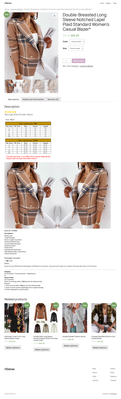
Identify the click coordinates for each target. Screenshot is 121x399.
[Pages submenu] (111, 3)
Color (65, 41)
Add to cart (78, 61)
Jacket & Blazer (17, 9)
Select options (13, 347)
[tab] (13, 99)
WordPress (114, 394)
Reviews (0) (53, 99)
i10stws (7, 3)
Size (65, 48)
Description (13, 99)
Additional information (33, 99)
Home (6, 9)
